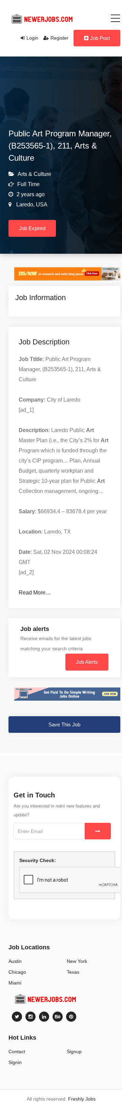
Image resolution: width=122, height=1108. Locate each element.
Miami (14, 983)
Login (32, 38)
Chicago (17, 972)
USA (41, 204)
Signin (15, 1062)
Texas (73, 972)
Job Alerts (87, 662)
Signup (74, 1051)
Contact (16, 1051)
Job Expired (32, 228)
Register (59, 38)
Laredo (24, 204)
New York (77, 961)
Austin (15, 961)
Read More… (35, 592)
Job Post (100, 38)
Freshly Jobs (82, 1099)
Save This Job (64, 724)
